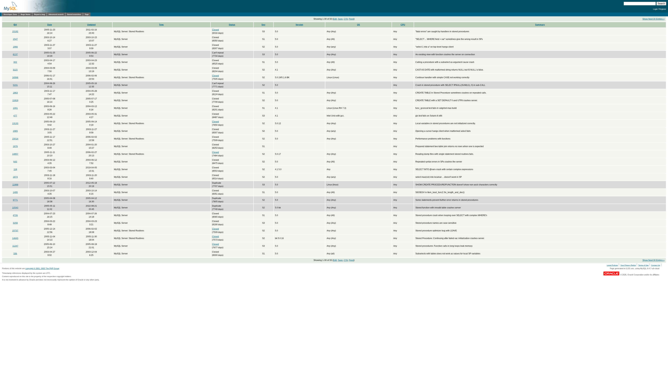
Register (662, 9)
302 (15, 62)
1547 (15, 39)
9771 (15, 200)
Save (340, 19)
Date (49, 25)
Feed (351, 19)
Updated (91, 25)
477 (15, 116)
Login (655, 9)
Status (232, 25)
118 (15, 169)
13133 (15, 123)
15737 (15, 230)
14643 (15, 238)
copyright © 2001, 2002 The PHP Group (42, 268)
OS (358, 25)
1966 (15, 47)
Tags (87, 14)
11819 (15, 100)
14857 (15, 154)
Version (299, 25)
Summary (540, 25)
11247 (15, 246)
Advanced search (56, 14)
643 (15, 161)
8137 (15, 54)
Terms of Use (643, 265)
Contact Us (655, 265)
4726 (15, 215)
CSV (346, 19)
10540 (15, 207)
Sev (263, 25)
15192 (15, 31)
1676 (15, 146)
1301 (15, 108)
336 (15, 253)
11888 (15, 184)
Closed (215, 30)
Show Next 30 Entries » (653, 19)
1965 (15, 131)
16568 (15, 77)
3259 (15, 223)
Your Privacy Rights (628, 265)
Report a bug (39, 14)
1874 (15, 177)
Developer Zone (10, 14)
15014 (15, 139)
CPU (403, 25)
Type (161, 25)
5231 (15, 85)
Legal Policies (612, 265)
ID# (15, 25)
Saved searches (74, 14)
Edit (335, 19)
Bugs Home (25, 14)
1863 (15, 93)
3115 (15, 70)
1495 (15, 192)
